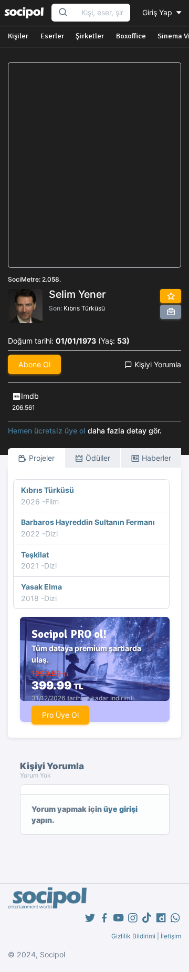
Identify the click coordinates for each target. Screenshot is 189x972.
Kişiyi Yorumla (156, 364)
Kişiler (18, 36)
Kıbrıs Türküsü (84, 308)
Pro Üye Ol (60, 714)
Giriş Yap (158, 12)
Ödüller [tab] (96, 457)
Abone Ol (34, 364)
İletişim (171, 936)
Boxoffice (131, 36)
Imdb (30, 395)
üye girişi (120, 808)
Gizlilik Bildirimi (133, 936)
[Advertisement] (94, 165)
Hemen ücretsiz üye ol (47, 430)
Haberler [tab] (155, 457)
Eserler (52, 36)
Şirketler (90, 36)
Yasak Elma (41, 586)
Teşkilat (35, 554)
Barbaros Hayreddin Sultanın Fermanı (88, 522)
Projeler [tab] (41, 457)
